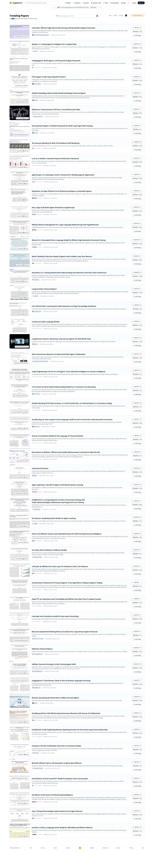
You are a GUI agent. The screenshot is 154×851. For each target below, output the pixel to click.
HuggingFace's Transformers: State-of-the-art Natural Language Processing (61, 680)
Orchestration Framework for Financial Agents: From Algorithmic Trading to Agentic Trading (67, 583)
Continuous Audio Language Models (46, 322)
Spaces (87, 3)
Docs (106, 3)
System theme (16, 848)
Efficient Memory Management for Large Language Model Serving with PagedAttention (65, 225)
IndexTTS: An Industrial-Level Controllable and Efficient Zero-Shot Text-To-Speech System (66, 599)
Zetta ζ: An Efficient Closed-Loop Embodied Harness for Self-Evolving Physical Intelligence (66, 534)
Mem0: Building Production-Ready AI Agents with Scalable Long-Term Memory (62, 256)
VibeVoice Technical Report (42, 649)
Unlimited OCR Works (40, 468)
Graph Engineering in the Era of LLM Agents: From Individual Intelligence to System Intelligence (68, 371)
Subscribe (93, 7)
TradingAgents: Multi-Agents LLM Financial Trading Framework (56, 60)
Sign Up (141, 3)
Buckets (97, 3)
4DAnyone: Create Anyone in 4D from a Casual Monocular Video (56, 109)
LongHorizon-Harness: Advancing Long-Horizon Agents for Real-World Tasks (61, 339)
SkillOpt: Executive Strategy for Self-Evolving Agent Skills (54, 664)
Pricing (123, 3)
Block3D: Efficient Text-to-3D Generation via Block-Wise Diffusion (57, 763)
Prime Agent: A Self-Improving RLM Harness (49, 77)
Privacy (43, 848)
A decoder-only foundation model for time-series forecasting (55, 616)
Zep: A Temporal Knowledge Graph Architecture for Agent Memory (57, 811)
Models (68, 3)
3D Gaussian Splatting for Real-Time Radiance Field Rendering (55, 143)
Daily (110, 15)
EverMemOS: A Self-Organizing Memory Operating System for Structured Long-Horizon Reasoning (69, 729)
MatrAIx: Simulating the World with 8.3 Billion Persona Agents (55, 698)
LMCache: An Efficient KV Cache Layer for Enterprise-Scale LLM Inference (60, 566)
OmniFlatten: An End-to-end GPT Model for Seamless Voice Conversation (60, 778)
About (55, 848)
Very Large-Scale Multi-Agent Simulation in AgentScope (53, 207)
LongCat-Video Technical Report (44, 289)
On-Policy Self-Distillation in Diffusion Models (49, 550)
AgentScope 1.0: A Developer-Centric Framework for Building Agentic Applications (63, 175)
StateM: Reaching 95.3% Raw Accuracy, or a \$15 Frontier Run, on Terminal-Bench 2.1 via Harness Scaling (72, 403)
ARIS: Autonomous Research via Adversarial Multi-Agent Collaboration (58, 354)
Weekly (115, 15)
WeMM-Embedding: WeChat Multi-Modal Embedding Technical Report (59, 93)
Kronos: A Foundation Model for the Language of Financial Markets (57, 436)
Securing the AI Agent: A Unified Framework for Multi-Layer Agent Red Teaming (62, 126)
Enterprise (115, 3)
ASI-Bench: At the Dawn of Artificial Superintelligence (52, 795)
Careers (68, 848)
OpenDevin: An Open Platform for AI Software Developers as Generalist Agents (62, 191)
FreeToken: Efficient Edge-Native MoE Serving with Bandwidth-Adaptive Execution (63, 28)
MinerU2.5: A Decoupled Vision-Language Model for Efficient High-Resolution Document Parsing (69, 240)
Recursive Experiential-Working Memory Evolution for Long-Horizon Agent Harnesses (65, 631)
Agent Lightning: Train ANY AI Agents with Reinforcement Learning (57, 485)
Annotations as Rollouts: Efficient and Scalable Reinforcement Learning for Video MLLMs (66, 452)
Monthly (121, 15)
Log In (134, 3)
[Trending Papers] (126, 15)
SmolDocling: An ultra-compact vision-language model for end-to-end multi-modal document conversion (72, 419)
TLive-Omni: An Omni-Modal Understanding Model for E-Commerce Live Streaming (64, 387)
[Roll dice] (97, 16)
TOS (31, 848)
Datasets (77, 3)
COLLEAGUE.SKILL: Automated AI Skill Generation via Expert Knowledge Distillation (64, 306)
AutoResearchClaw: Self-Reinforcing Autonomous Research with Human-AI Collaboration (66, 713)
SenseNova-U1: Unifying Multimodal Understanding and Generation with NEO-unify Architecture (69, 272)
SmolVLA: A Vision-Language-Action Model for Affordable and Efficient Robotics (62, 827)
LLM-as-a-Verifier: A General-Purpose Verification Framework (55, 158)
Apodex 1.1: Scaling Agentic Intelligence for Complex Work (54, 44)
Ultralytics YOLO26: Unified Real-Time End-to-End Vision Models (56, 746)
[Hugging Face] (80, 848)
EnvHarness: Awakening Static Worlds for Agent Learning (54, 518)
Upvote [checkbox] (138, 27)
